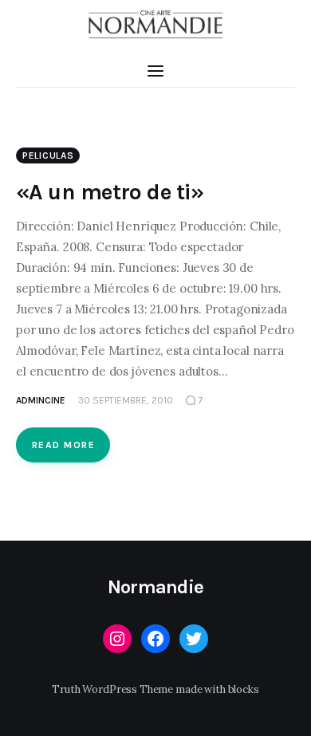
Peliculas (47, 155)
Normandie (156, 587)
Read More (63, 445)
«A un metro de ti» (110, 192)
